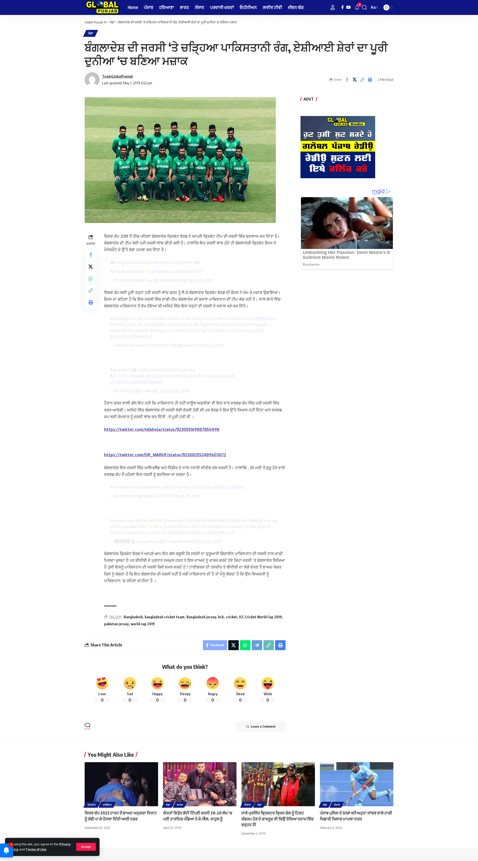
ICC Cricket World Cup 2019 (260, 617)
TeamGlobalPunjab (117, 76)
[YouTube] (348, 7)
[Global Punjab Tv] (102, 7)
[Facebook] (342, 7)
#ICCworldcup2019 (247, 330)
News (92, 804)
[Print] (369, 80)
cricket (231, 617)
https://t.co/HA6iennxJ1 (131, 336)
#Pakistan (155, 375)
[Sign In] (332, 7)
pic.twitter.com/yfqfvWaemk (136, 381)
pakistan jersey (116, 624)
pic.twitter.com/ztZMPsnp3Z (209, 532)
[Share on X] (354, 80)
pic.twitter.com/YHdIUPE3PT (177, 271)
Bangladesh (133, 617)
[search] (364, 7)
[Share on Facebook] (346, 80)
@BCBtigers (265, 318)
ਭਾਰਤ (180, 804)
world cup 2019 (143, 624)
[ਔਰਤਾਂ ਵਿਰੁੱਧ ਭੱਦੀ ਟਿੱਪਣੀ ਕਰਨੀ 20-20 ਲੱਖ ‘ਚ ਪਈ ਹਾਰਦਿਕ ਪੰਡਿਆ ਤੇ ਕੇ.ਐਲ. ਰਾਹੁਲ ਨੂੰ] (200, 784)
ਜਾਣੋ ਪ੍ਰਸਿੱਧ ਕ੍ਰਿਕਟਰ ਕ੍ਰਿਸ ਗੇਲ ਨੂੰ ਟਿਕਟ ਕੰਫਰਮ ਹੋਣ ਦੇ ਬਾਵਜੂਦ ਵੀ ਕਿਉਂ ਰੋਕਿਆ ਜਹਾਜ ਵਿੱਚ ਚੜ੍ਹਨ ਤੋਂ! (277, 818)
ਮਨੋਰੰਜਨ (107, 804)
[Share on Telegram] (257, 645)
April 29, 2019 (201, 280)
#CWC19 (179, 262)
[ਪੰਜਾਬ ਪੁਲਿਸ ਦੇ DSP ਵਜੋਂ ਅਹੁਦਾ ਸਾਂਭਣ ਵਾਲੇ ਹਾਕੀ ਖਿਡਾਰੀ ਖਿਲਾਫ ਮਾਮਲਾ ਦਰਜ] (356, 784)
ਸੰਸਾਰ (247, 804)
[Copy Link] (362, 80)
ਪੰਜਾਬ (337, 804)
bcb (221, 617)
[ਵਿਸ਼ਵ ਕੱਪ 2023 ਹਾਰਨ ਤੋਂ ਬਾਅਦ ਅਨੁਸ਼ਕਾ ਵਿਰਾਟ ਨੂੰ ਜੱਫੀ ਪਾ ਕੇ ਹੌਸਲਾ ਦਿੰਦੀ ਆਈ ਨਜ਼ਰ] (121, 784)
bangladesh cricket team (164, 617)
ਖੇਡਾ (90, 33)
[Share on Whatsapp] (91, 279)
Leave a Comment (263, 726)
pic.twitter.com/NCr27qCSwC (217, 486)
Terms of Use (36, 849)
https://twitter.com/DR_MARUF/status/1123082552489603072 (165, 454)
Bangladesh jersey (201, 617)
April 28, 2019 (188, 495)
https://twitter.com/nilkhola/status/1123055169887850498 (161, 429)
